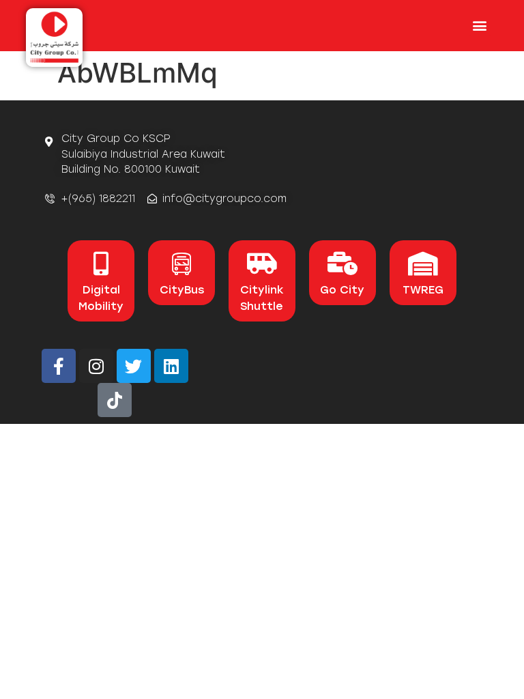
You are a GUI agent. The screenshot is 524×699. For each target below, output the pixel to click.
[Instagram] (96, 366)
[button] (480, 25)
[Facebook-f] (59, 366)
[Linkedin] (171, 366)
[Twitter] (134, 366)
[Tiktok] (115, 400)
